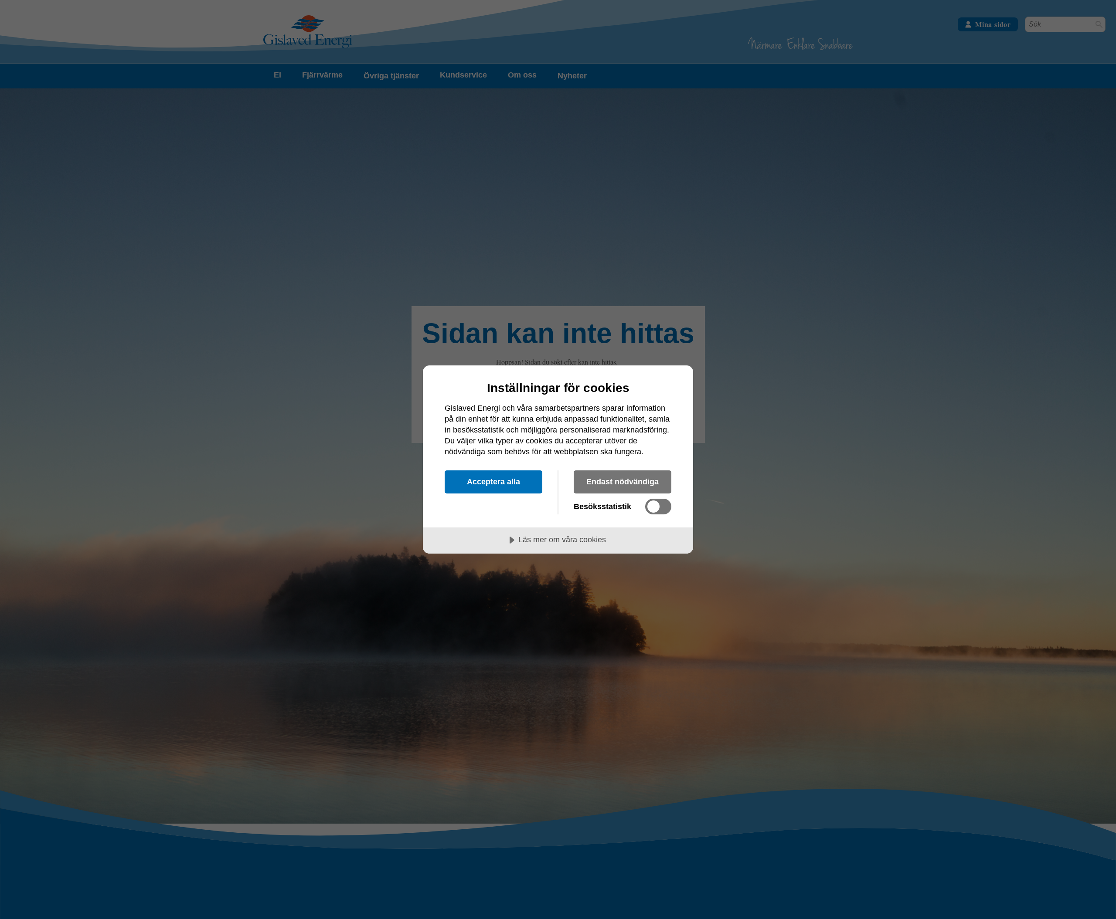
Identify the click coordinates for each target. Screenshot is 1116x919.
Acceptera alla (493, 481)
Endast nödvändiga (622, 481)
